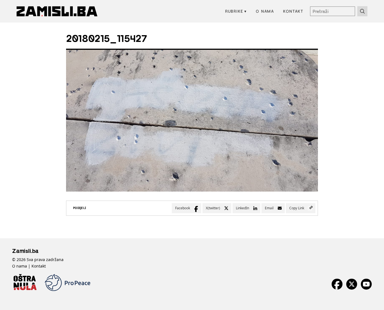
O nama (265, 11)
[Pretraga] (362, 11)
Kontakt (293, 11)
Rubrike (236, 11)
